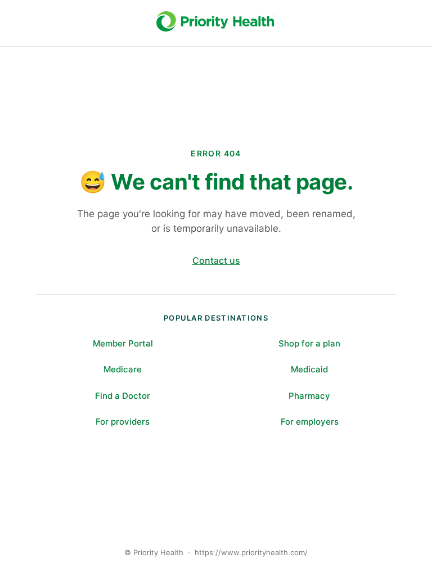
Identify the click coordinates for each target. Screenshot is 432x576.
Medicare (123, 369)
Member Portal (123, 343)
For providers (123, 421)
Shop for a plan (309, 343)
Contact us (216, 260)
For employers (310, 421)
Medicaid (309, 369)
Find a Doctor (122, 395)
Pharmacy (309, 395)
